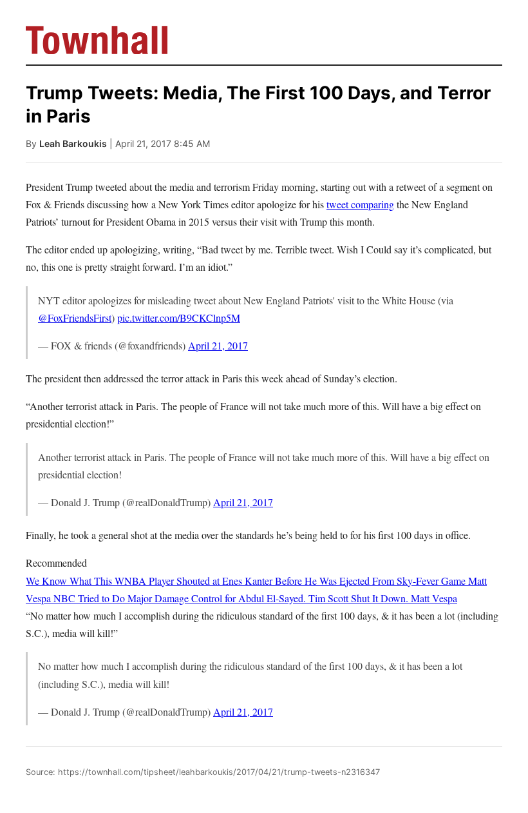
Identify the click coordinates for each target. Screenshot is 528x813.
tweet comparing (360, 204)
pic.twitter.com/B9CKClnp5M (178, 317)
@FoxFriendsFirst (74, 317)
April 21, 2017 (218, 345)
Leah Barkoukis (73, 143)
